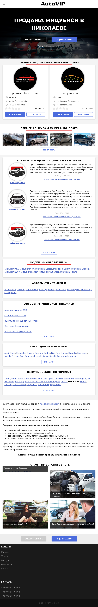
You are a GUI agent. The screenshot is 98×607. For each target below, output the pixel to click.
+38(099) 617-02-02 (10, 587)
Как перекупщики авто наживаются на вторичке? (68, 494)
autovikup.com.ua (17, 209)
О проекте (6, 564)
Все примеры (49, 150)
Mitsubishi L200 (12, 271)
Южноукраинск (46, 289)
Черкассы (32, 384)
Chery (12, 353)
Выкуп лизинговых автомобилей (21, 320)
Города (5, 560)
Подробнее (15, 114)
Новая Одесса (73, 289)
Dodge (47, 353)
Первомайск (32, 289)
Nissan (15, 356)
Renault (38, 356)
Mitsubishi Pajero (68, 271)
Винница (79, 378)
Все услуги (49, 336)
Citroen (30, 353)
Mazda (7, 356)
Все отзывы (49, 252)
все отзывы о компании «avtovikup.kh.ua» (62, 179)
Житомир (9, 381)
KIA (79, 353)
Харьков (58, 378)
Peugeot (29, 356)
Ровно (83, 381)
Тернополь (55, 384)
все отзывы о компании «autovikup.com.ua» (62, 216)
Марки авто (51, 46)
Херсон (7, 384)
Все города (49, 390)
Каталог (5, 552)
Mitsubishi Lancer (29, 271)
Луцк (87, 378)
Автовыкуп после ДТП (15, 310)
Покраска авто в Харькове (15, 468)
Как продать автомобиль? (15, 524)
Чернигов (69, 378)
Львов (64, 381)
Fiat (53, 353)
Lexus (84, 353)
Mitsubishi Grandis (80, 268)
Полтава (42, 378)
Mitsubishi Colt (27, 268)
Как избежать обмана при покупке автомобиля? (73, 524)
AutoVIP (41, 46)
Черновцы (43, 384)
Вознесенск (10, 289)
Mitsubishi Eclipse (43, 268)
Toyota (60, 356)
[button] (47, 143)
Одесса (33, 378)
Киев (6, 378)
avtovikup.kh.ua (17, 182)
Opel (22, 356)
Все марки (49, 362)
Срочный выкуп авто (15, 315)
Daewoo (39, 353)
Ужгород (19, 381)
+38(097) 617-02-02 (10, 591)
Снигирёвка (10, 292)
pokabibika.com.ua (25, 93)
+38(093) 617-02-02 (10, 595)
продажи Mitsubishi (50, 403)
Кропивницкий (52, 381)
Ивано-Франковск (34, 381)
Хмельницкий (19, 384)
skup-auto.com (73, 93)
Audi (6, 353)
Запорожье (23, 378)
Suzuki (53, 356)
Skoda (45, 356)
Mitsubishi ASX (11, 268)
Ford (58, 353)
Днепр (13, 378)
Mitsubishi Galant (61, 268)
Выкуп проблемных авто (16, 326)
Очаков (20, 289)
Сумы (50, 378)
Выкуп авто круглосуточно (18, 331)
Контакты (6, 568)
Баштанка (61, 289)
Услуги (4, 556)
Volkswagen (70, 356)
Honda (64, 353)
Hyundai (72, 353)
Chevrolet (21, 353)
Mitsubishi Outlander (49, 271)
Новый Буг (86, 289)
